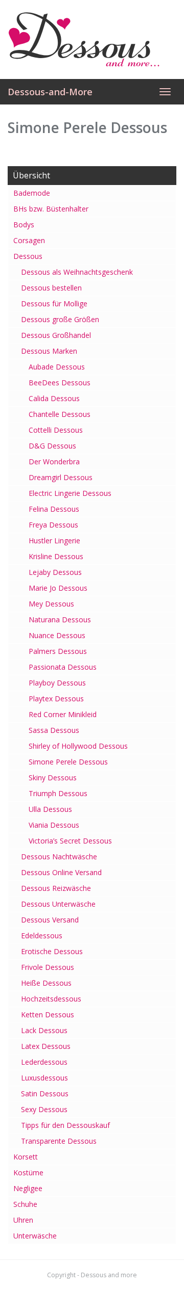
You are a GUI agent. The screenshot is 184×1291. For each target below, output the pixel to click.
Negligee (27, 1188)
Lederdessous (44, 1062)
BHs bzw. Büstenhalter (50, 209)
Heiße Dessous (46, 983)
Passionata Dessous (63, 667)
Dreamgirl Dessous (61, 477)
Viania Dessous (54, 825)
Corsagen (29, 240)
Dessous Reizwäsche (56, 888)
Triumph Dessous (58, 793)
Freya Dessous (53, 525)
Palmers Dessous (58, 651)
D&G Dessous (52, 446)
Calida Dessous (54, 398)
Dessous (27, 256)
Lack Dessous (44, 1030)
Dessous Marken (49, 351)
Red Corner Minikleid (63, 714)
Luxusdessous (44, 1078)
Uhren (23, 1220)
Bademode (31, 193)
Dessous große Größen (60, 319)
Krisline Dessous (56, 556)
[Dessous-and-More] (92, 39)
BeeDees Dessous (59, 382)
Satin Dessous (44, 1093)
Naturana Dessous (60, 619)
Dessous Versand (50, 920)
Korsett (25, 1157)
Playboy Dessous (57, 683)
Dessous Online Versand (61, 872)
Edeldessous (41, 935)
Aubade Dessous (57, 367)
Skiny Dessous (53, 777)
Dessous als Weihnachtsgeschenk (77, 272)
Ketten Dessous (47, 1014)
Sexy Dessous (44, 1109)
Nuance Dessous (57, 635)
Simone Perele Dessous (68, 762)
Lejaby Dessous (55, 572)
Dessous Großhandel (56, 335)
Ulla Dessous (50, 809)
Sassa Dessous (54, 730)
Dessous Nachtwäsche (59, 856)
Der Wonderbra (54, 461)
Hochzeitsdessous (51, 999)
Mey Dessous (51, 604)
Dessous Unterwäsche (58, 904)
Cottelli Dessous (56, 430)
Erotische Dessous (52, 951)
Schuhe (25, 1204)
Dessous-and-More (50, 92)
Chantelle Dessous (59, 414)
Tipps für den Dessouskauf (65, 1125)
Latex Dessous (46, 1046)
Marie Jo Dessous (58, 588)
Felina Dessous (54, 509)
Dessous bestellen (51, 288)
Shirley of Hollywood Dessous (78, 746)
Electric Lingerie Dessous (70, 493)
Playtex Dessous (56, 698)
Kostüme (28, 1172)
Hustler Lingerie (54, 540)
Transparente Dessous (59, 1141)
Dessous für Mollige (54, 303)
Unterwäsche (35, 1236)
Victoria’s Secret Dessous (70, 841)
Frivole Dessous (47, 967)
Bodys (23, 224)
